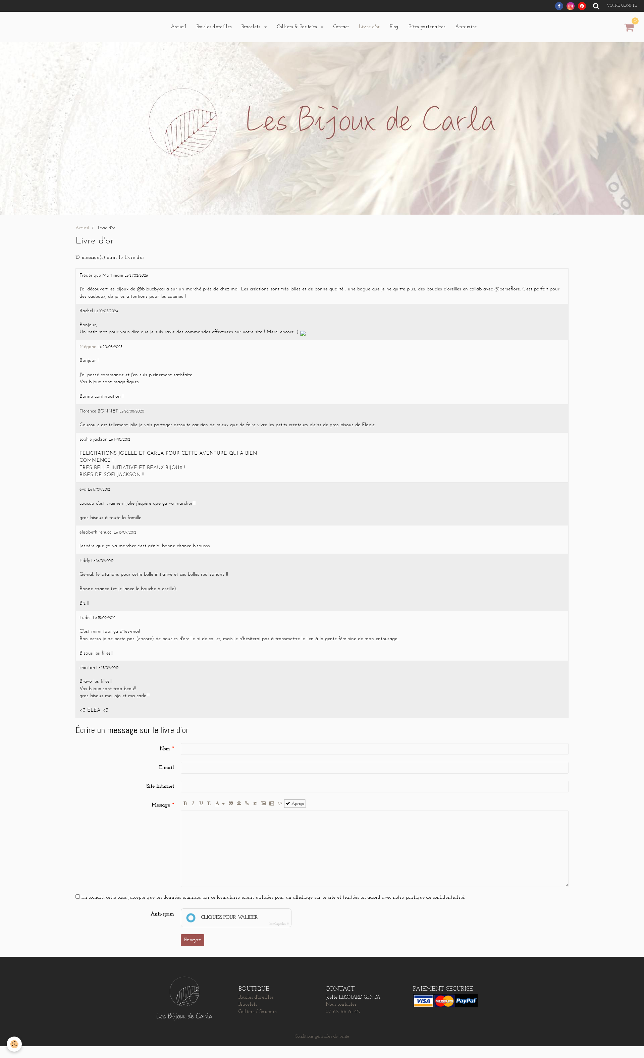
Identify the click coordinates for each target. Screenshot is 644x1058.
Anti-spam (162, 914)
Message (161, 805)
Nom (165, 748)
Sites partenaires (427, 27)
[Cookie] (14, 1044)
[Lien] (247, 803)
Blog (394, 27)
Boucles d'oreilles (214, 27)
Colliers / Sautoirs (257, 1011)
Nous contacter (341, 1004)
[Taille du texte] (209, 803)
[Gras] (185, 803)
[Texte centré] (239, 803)
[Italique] (193, 803)
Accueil (178, 27)
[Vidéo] (271, 803)
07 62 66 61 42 (343, 1011)
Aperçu (297, 803)
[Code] (280, 803)
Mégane (87, 347)
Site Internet (160, 786)
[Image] (263, 803)
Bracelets (251, 27)
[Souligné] (201, 803)
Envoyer (192, 940)
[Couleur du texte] (220, 803)
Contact (341, 27)
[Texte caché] (255, 803)
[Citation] (231, 803)
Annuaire (466, 27)
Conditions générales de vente (322, 1036)
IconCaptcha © (279, 924)
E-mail (166, 767)
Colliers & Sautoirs (297, 27)
